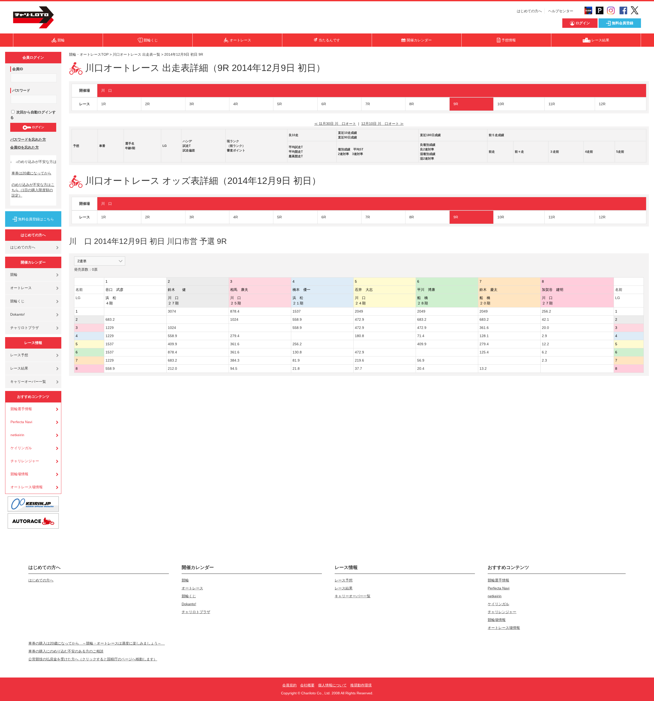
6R (323, 104)
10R (500, 104)
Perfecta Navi (21, 422)
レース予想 (19, 355)
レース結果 (19, 368)
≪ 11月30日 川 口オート (335, 124)
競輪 (13, 274)
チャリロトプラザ (24, 328)
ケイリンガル (21, 448)
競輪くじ (17, 301)
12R (602, 104)
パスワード (21, 90)
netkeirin (17, 435)
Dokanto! (17, 314)
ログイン (37, 127)
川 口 (106, 90)
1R (103, 104)
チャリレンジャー (24, 461)
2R (147, 104)
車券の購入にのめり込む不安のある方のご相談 (65, 651)
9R (455, 104)
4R (235, 104)
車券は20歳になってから (31, 173)
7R (367, 104)
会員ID (17, 69)
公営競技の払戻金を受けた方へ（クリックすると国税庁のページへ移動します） (92, 659)
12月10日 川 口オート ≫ (382, 124)
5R (279, 104)
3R (191, 104)
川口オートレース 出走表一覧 (136, 54)
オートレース (21, 288)
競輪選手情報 (21, 409)
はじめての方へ (529, 11)
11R (551, 104)
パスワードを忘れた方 (28, 139)
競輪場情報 (19, 474)
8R (411, 104)
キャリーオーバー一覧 (28, 381)
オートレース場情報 (26, 487)
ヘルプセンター (560, 11)
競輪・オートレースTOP (89, 54)
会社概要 (307, 685)
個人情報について (332, 685)
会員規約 (289, 685)
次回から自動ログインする (33, 115)
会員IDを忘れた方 (24, 147)
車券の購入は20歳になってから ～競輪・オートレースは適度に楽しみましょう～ (96, 643)
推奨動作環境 (361, 685)
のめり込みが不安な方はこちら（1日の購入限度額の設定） (32, 190)
